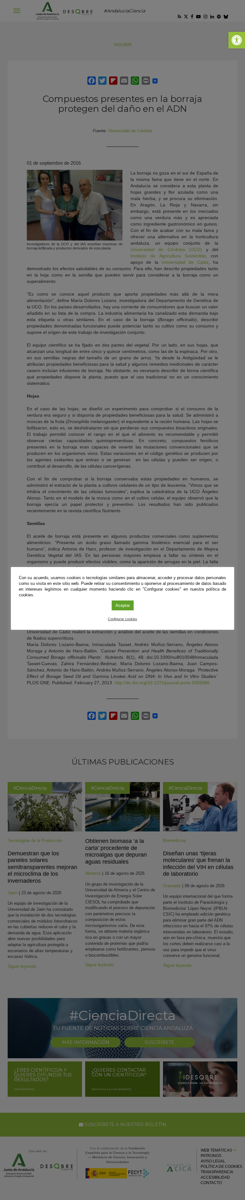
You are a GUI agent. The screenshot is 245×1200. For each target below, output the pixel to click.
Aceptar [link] (122, 605)
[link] (236, 40)
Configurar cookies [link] (122, 619)
